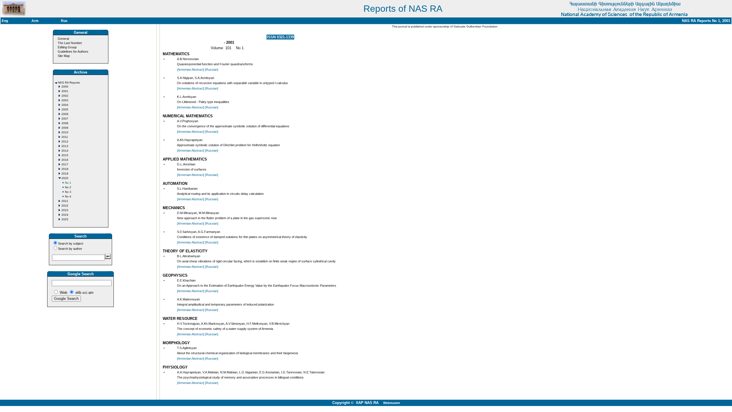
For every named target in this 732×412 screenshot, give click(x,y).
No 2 (68, 187)
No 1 (68, 182)
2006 (64, 114)
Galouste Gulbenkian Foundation (475, 26)
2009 (64, 127)
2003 (64, 100)
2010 (64, 132)
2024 (64, 214)
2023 (64, 210)
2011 (64, 136)
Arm (35, 21)
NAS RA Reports (69, 82)
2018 (64, 169)
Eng (5, 21)
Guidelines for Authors (73, 51)
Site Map (64, 56)
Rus (64, 21)
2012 (64, 141)
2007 (64, 118)
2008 (64, 123)
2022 (64, 205)
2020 (64, 178)
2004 (64, 104)
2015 (64, 155)
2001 (64, 91)
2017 (64, 164)
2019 (64, 173)
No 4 (68, 196)
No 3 (68, 191)
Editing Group (67, 47)
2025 (64, 219)
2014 (64, 150)
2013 (64, 146)
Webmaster (391, 403)
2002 (64, 95)
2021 (64, 201)
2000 (64, 86)
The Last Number (70, 43)
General (63, 38)
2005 (64, 109)
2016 (64, 159)
